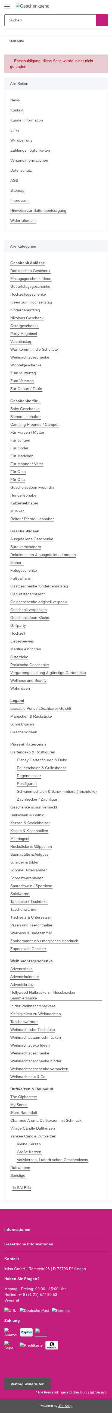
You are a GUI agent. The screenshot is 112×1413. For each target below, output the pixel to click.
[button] (86, 6)
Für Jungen (20, 440)
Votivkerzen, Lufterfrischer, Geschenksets (52, 1160)
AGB (14, 180)
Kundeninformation (26, 120)
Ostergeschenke (24, 326)
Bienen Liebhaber (25, 416)
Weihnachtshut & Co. (28, 1077)
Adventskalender (24, 976)
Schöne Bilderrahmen (29, 870)
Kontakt (16, 110)
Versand (101, 1392)
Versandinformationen (29, 160)
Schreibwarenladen (26, 878)
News (15, 100)
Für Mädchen (21, 456)
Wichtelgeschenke (26, 365)
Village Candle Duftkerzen (32, 1128)
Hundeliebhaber (24, 495)
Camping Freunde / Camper (34, 424)
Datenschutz (21, 170)
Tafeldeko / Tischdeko (29, 901)
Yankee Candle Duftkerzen (33, 1136)
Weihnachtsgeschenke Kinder (35, 1061)
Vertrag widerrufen (28, 1384)
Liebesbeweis (22, 641)
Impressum (20, 200)
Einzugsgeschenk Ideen (30, 278)
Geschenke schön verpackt (33, 807)
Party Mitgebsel (23, 333)
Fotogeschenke (23, 570)
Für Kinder (19, 448)
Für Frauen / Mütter (27, 432)
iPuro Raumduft (23, 1112)
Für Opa (17, 479)
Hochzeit (17, 633)
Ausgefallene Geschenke (31, 539)
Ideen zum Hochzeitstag (31, 302)
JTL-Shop (65, 1406)
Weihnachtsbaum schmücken (35, 1037)
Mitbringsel (19, 838)
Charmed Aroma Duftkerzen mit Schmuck (46, 1120)
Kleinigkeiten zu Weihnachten (35, 1014)
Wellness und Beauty (28, 680)
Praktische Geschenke (29, 665)
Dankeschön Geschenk (30, 270)
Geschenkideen (23, 732)
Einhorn (17, 562)
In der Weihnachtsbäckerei (33, 1006)
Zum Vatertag (22, 381)
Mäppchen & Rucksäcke (31, 716)
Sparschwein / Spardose (31, 886)
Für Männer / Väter (26, 464)
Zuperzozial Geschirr (28, 949)
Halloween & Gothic (27, 815)
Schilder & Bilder (24, 862)
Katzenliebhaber (24, 503)
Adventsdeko (21, 969)
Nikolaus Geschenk (26, 318)
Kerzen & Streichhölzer (30, 823)
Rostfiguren (27, 783)
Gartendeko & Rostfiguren (32, 752)
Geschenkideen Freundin (32, 487)
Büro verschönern (25, 547)
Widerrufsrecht (23, 220)
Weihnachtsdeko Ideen (30, 1045)
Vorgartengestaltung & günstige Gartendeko (48, 672)
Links (14, 130)
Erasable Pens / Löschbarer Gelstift (40, 708)
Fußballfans (20, 578)
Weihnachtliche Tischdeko (32, 1029)
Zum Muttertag (23, 373)
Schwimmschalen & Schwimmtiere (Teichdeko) (57, 791)
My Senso (18, 1104)
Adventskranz (22, 984)
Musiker (17, 511)
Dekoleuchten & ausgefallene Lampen (43, 554)
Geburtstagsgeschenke (30, 286)
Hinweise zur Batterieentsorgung (38, 210)
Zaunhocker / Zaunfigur (37, 799)
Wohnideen (20, 688)
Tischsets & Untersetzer (30, 917)
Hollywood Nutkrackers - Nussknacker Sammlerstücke (43, 995)
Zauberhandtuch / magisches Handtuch (44, 941)
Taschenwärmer (24, 909)
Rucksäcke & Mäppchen (31, 846)
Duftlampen (20, 1167)
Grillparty (18, 625)
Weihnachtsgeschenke (29, 357)
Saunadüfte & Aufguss (29, 854)
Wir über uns (21, 140)
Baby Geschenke (25, 409)
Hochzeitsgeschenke (28, 294)
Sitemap (17, 190)
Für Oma (18, 471)
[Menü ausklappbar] (7, 4)
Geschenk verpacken (28, 610)
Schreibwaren (22, 724)
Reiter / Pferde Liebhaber (32, 519)
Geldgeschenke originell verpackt (38, 602)
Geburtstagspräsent (27, 594)
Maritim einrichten (25, 649)
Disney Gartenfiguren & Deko (42, 760)
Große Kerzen (29, 1152)
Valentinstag (20, 341)
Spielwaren (19, 893)
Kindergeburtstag (25, 310)
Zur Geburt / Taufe (26, 388)
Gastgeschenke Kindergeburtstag (39, 586)
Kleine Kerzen (29, 1144)
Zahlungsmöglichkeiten (30, 150)
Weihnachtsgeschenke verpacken (39, 1069)
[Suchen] (102, 20)
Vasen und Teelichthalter (31, 925)
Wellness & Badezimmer (31, 933)
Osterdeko (19, 657)
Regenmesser (29, 775)
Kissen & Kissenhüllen (29, 831)
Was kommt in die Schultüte (34, 349)
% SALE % (22, 1187)
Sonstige (17, 1175)
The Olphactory (23, 1097)
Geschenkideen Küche (29, 617)
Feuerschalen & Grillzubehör (41, 768)
